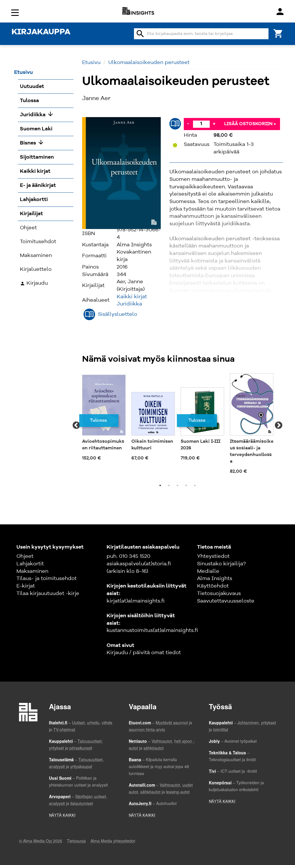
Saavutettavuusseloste (225, 601)
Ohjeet (24, 556)
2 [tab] (169, 485)
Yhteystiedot (213, 556)
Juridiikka (129, 304)
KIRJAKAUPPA (41, 32)
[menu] (16, 12)
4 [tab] (186, 485)
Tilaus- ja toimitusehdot (46, 578)
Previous (76, 425)
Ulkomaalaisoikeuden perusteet (149, 62)
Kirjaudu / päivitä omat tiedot (144, 652)
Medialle (208, 571)
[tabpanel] (103, 419)
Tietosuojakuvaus (219, 593)
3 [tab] (177, 485)
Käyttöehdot (213, 586)
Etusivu (91, 62)
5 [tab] (195, 485)
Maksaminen (32, 571)
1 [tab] (160, 485)
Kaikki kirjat (132, 296)
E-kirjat (25, 586)
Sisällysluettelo (117, 314)
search (140, 34)
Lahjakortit (30, 563)
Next (278, 425)
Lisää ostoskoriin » (250, 124)
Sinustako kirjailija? (221, 563)
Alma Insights (214, 578)
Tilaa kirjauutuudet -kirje (47, 593)
